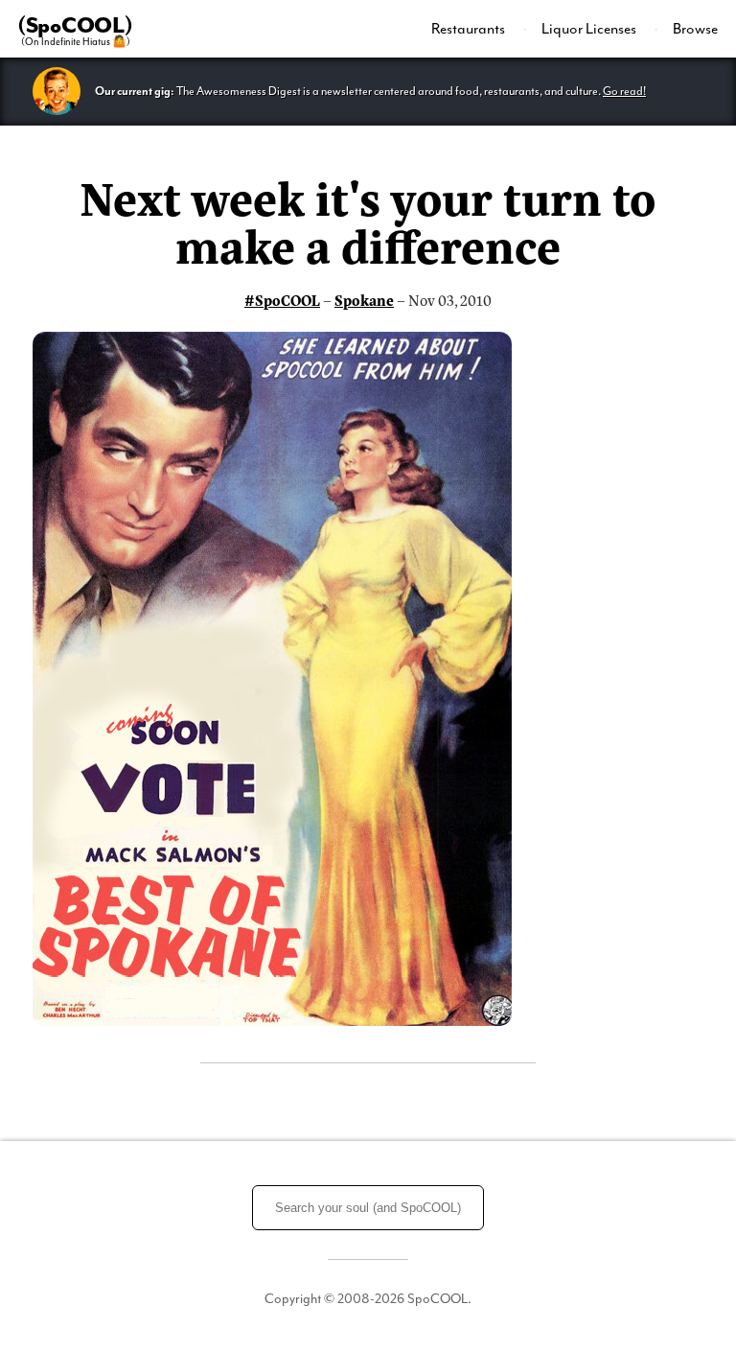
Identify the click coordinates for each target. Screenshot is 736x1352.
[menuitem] (479, 29)
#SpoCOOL (282, 300)
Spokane (364, 300)
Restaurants (469, 28)
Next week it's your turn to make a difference (368, 219)
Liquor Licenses (590, 28)
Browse (695, 28)
